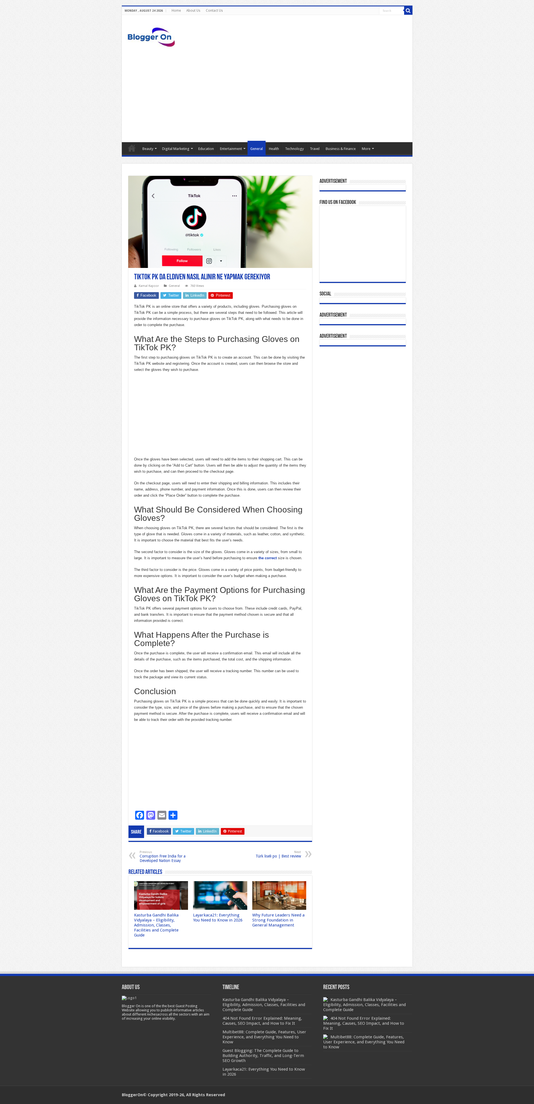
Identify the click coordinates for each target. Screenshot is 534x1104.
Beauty (147, 149)
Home (176, 11)
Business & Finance (341, 149)
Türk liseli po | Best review (278, 854)
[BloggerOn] (152, 36)
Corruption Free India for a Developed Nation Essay (163, 856)
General (256, 149)
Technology (294, 149)
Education (206, 149)
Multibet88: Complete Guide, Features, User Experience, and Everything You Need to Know (363, 1041)
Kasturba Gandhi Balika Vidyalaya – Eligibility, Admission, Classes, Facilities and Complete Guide (156, 925)
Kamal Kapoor (149, 286)
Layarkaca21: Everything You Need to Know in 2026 (218, 918)
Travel (315, 149)
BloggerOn (132, 1094)
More (366, 149)
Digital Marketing (175, 149)
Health (274, 149)
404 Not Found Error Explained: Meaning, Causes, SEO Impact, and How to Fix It (363, 1023)
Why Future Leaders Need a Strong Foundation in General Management (278, 920)
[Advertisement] (267, 95)
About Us (193, 11)
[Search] (408, 10)
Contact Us (214, 11)
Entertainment (231, 149)
